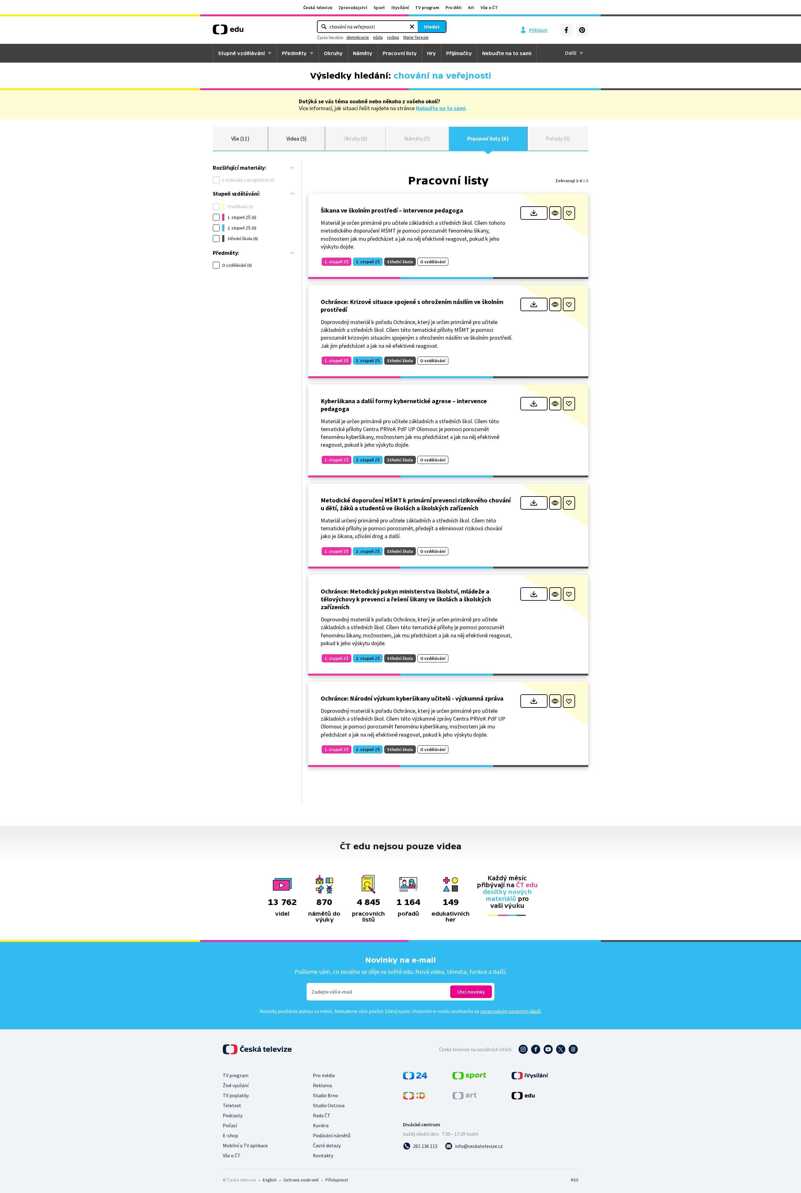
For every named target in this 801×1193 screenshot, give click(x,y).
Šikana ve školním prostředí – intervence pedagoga (392, 210)
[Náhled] (555, 213)
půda (378, 37)
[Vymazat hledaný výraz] (412, 26)
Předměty (294, 53)
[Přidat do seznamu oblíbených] (569, 213)
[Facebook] (566, 30)
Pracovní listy (400, 53)
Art (471, 7)
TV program (427, 7)
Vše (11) (240, 138)
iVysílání (400, 7)
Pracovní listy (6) (488, 138)
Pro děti (454, 7)
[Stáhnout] (534, 213)
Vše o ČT (489, 7)
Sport (379, 7)
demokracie (357, 37)
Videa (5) (296, 138)
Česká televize (317, 7)
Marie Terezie (416, 37)
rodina (393, 37)
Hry (431, 53)
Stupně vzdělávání (241, 53)
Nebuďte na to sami (441, 108)
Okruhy (333, 53)
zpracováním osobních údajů (510, 1011)
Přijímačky (459, 53)
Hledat (432, 26)
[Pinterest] (582, 30)
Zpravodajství (353, 7)
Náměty (362, 53)
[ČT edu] (228, 31)
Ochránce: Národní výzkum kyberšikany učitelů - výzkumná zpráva (412, 698)
